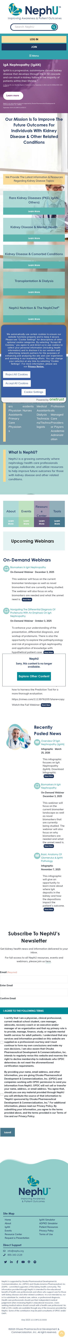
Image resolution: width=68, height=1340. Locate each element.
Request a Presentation (17, 1238)
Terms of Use (46, 1234)
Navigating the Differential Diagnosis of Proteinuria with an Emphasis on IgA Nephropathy (32, 613)
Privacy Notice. (36, 366)
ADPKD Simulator (48, 1223)
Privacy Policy (46, 1231)
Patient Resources (48, 1227)
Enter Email (6, 985)
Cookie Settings (33, 392)
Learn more (12, 96)
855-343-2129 (14, 1255)
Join (34, 46)
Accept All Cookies (17, 383)
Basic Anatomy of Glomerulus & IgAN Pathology (52, 857)
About (8, 1223)
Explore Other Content (34, 676)
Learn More (34, 211)
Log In (34, 39)
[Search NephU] (54, 27)
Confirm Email (8, 998)
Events (8, 1231)
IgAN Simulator (47, 1220)
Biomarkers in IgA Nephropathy (28, 567)
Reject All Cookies (17, 374)
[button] (34, 56)
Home (8, 1220)
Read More (27, 599)
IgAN (7, 1227)
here (48, 961)
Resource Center (13, 1234)
